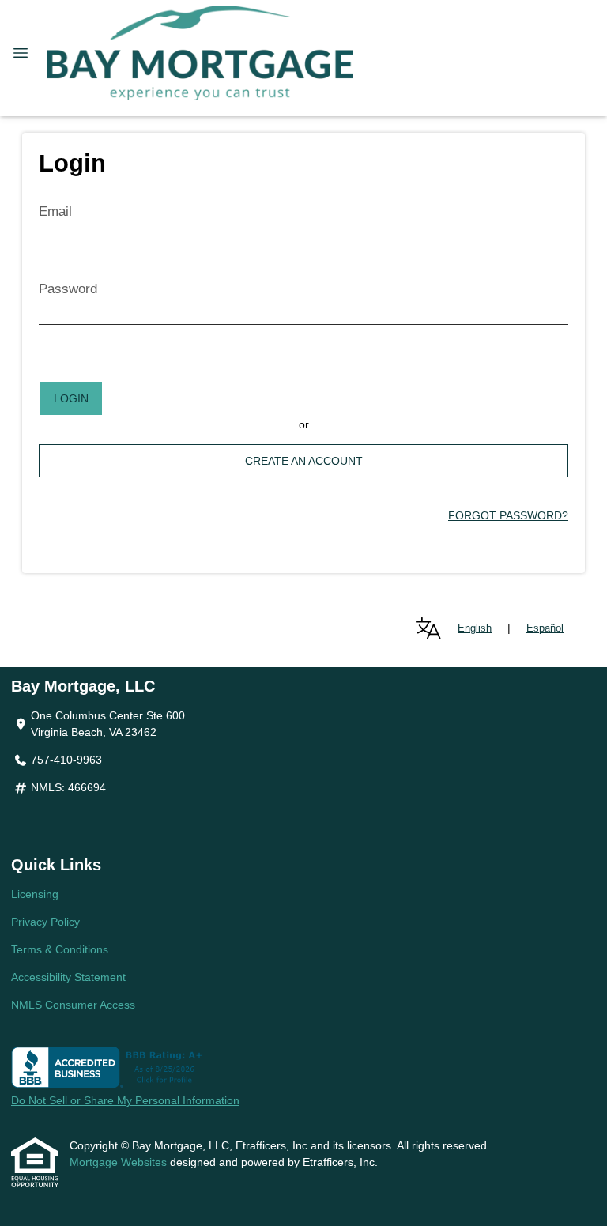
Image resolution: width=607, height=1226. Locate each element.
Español (545, 628)
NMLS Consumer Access (73, 1004)
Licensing (34, 894)
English (475, 628)
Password (68, 288)
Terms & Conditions (59, 949)
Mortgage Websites (120, 1162)
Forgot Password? (508, 515)
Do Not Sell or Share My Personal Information (125, 1100)
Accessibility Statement (68, 977)
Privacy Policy (45, 921)
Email (55, 211)
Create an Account (304, 461)
